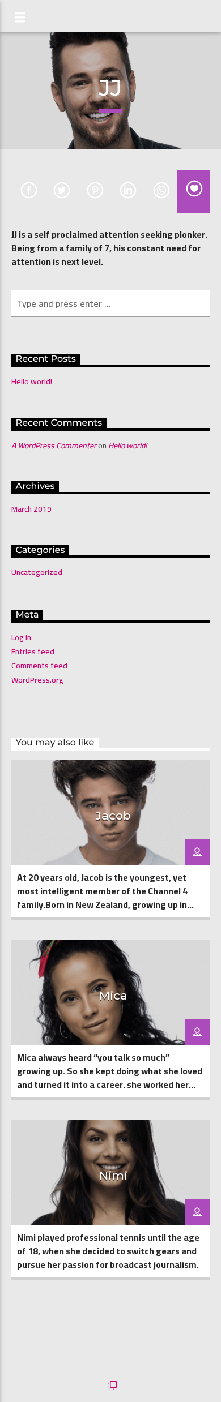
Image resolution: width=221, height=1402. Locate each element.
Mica (113, 995)
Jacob (113, 815)
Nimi (113, 1175)
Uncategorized (36, 572)
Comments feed (39, 665)
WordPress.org (37, 679)
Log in (21, 637)
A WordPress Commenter (53, 445)
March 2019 (31, 508)
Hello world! (31, 381)
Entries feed (32, 651)
